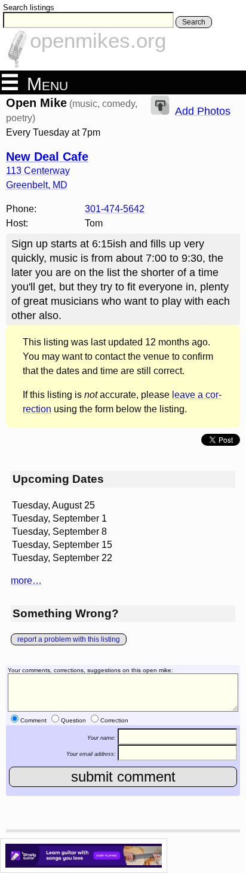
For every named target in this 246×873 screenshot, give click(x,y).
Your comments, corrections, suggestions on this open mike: (90, 670)
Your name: (101, 737)
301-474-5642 (114, 209)
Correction (114, 720)
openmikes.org (98, 40)
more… (26, 580)
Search (193, 22)
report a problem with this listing (68, 639)
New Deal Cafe (47, 156)
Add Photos (202, 111)
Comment (33, 720)
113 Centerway (38, 171)
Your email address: (91, 754)
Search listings (28, 7)
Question (73, 720)
